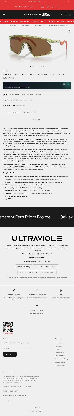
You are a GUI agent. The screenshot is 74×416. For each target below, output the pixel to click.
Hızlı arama (58, 343)
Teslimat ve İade (60, 362)
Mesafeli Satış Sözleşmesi (63, 359)
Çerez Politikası (59, 352)
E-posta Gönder (48, 272)
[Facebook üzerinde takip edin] (4, 401)
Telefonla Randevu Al (28, 272)
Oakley (5, 71)
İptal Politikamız (60, 355)
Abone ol (10, 354)
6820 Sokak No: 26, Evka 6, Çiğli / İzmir (19, 386)
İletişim (57, 349)
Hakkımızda (58, 346)
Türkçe (36, 407)
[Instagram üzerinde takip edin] (9, 401)
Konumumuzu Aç (23, 267)
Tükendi (36, 120)
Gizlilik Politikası (60, 365)
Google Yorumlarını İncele (46, 267)
